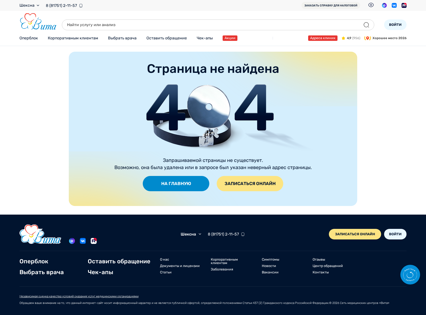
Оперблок (28, 38)
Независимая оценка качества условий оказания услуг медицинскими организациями (79, 296)
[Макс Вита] (384, 5)
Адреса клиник (323, 38)
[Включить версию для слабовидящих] (371, 5)
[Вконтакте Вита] (394, 5)
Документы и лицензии (180, 266)
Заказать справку (330, 5)
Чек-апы (205, 38)
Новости (269, 266)
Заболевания (222, 269)
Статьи (166, 272)
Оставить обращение (166, 38)
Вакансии (270, 272)
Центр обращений (328, 266)
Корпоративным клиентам (73, 38)
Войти (395, 25)
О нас (164, 259)
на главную (176, 183)
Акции (230, 38)
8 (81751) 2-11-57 (61, 6)
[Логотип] (38, 21)
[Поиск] (366, 25)
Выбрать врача (122, 38)
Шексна (27, 5)
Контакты (321, 272)
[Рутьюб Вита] (404, 5)
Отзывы (319, 259)
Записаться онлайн (250, 183)
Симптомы (270, 259)
